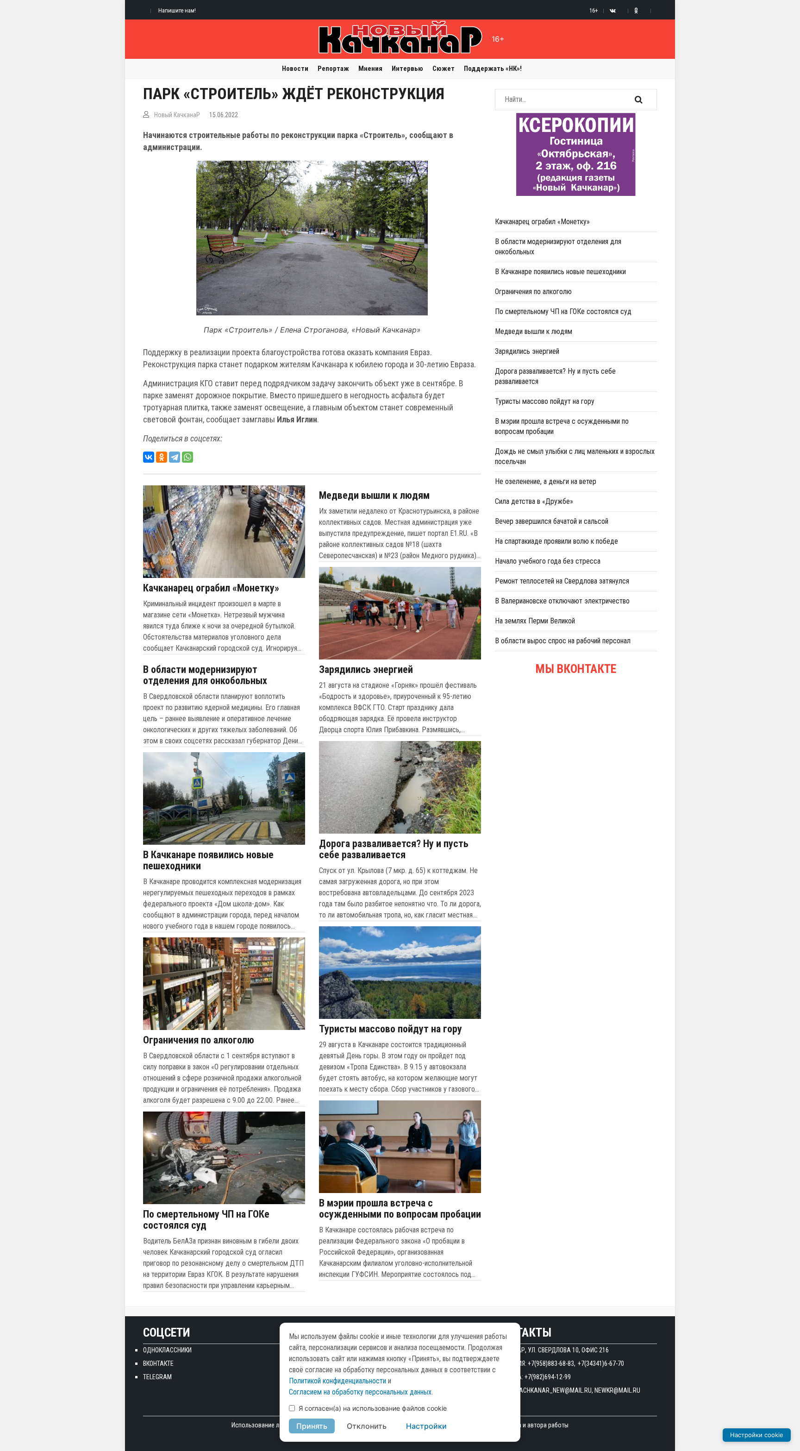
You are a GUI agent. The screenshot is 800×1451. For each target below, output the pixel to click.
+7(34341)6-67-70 (601, 1363)
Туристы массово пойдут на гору (390, 1029)
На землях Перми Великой (535, 620)
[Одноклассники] (161, 457)
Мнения (370, 68)
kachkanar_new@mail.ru (554, 1390)
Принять (311, 1426)
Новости (295, 68)
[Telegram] (174, 457)
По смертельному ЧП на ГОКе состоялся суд (206, 1220)
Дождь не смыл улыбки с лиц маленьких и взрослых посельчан (575, 456)
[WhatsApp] (187, 457)
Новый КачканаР (177, 115)
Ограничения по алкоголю (198, 1040)
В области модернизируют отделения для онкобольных (205, 675)
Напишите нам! (177, 10)
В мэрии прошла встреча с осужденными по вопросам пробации (400, 1209)
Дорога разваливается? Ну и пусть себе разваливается (394, 849)
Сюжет (443, 68)
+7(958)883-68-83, (551, 1363)
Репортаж (333, 68)
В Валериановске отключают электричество (562, 601)
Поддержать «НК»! (493, 68)
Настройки (426, 1426)
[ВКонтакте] (148, 457)
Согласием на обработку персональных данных (360, 1392)
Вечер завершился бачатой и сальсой (551, 521)
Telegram (157, 1377)
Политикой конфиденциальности (337, 1380)
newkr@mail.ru (617, 1390)
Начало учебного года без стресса (547, 561)
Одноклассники (167, 1350)
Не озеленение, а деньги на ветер (545, 481)
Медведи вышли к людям (374, 495)
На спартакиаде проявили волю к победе (556, 541)
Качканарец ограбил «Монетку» (211, 588)
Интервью (407, 68)
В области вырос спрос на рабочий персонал (563, 640)
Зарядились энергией (366, 669)
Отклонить (367, 1426)
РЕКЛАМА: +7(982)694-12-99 (533, 1377)
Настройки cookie (756, 1434)
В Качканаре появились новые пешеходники (208, 860)
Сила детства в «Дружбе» (534, 501)
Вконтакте (158, 1363)
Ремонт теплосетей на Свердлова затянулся (562, 581)
